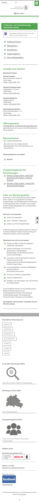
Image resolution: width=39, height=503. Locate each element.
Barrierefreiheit (12, 50)
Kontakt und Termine (14, 41)
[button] (9, 2)
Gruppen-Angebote (13, 54)
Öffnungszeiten (12, 45)
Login (6, 353)
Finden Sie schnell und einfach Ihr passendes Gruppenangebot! (15, 440)
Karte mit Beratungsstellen (10, 412)
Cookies (7, 348)
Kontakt (7, 324)
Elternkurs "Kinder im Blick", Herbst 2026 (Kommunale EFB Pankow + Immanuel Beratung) (20, 178)
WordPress (23, 494)
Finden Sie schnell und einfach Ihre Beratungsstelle (17, 383)
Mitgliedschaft (9, 339)
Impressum (7, 329)
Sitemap (6, 343)
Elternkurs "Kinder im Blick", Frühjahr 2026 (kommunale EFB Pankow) (20, 184)
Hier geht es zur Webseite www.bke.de (13, 468)
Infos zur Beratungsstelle (15, 57)
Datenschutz (8, 334)
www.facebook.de (7, 484)
